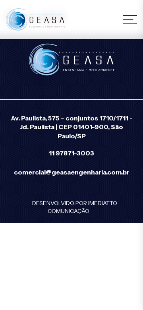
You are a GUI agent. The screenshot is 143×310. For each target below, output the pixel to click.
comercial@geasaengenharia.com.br (71, 172)
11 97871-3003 (71, 153)
